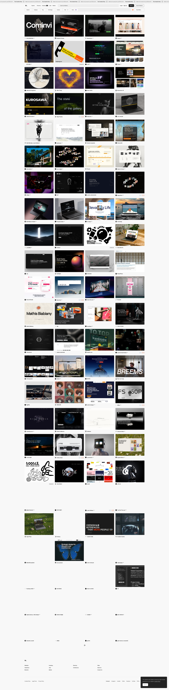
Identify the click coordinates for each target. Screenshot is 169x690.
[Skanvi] (69, 497)
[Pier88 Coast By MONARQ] (129, 209)
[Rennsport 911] (39, 392)
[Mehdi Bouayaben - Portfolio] (39, 550)
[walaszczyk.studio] (69, 340)
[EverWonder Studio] (99, 287)
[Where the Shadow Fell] (39, 78)
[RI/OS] (99, 130)
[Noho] (129, 445)
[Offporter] (129, 156)
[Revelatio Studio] (99, 654)
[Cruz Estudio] (129, 104)
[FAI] (69, 576)
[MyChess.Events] (99, 550)
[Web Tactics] (99, 78)
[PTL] (69, 156)
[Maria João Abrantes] (39, 261)
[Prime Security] (39, 497)
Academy (45, 5)
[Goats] (39, 130)
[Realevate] (99, 209)
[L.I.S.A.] (99, 445)
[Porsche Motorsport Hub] (69, 628)
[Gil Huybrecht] (39, 366)
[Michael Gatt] (129, 340)
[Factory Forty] (129, 235)
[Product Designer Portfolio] (99, 156)
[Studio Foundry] (39, 524)
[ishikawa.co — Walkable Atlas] (99, 419)
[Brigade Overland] (129, 52)
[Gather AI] (99, 261)
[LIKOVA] (69, 287)
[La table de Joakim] (129, 550)
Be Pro (131, 5)
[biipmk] (69, 314)
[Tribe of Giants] (129, 130)
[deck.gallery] (99, 471)
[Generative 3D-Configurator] (69, 654)
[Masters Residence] (69, 366)
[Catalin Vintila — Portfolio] (99, 524)
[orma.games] (129, 628)
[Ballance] (99, 366)
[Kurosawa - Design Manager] (39, 104)
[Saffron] (39, 182)
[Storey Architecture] (39, 156)
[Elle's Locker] (129, 287)
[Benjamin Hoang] (69, 26)
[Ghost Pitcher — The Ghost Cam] (69, 602)
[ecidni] (99, 182)
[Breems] (129, 366)
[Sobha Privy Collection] (99, 104)
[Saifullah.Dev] (69, 182)
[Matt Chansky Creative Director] (129, 78)
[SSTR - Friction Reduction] (69, 445)
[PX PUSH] (99, 497)
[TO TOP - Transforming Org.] (99, 340)
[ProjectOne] (39, 654)
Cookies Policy (157, 681)
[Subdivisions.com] (129, 602)
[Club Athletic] (99, 26)
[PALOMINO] (39, 209)
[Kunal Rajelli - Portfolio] (39, 445)
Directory (39, 5)
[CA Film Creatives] (39, 576)
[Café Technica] (99, 314)
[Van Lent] (39, 340)
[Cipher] (129, 182)
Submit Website (139, 5)
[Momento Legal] (39, 52)
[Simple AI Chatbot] (39, 287)
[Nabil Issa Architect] (129, 497)
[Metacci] (69, 235)
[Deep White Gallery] (129, 419)
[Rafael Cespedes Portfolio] (129, 576)
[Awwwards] (26, 5)
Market (54, 5)
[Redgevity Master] (69, 524)
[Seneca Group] (129, 261)
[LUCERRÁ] (39, 235)
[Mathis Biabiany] (39, 314)
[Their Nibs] (129, 26)
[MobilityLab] (69, 130)
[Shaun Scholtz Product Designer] (99, 576)
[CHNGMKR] (69, 419)
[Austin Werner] (129, 314)
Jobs (50, 5)
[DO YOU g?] (69, 471)
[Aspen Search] (39, 628)
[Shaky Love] (69, 78)
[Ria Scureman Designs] (69, 550)
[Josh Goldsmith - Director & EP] (99, 628)
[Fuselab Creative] (129, 524)
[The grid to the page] (99, 602)
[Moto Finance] (69, 209)
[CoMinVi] (39, 26)
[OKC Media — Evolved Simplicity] (39, 602)
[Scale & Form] (129, 471)
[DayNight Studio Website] (69, 261)
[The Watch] (129, 392)
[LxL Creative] (129, 654)
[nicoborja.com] (39, 419)
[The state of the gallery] (69, 104)
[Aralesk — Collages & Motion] (69, 392)
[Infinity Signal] (99, 52)
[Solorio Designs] (99, 392)
